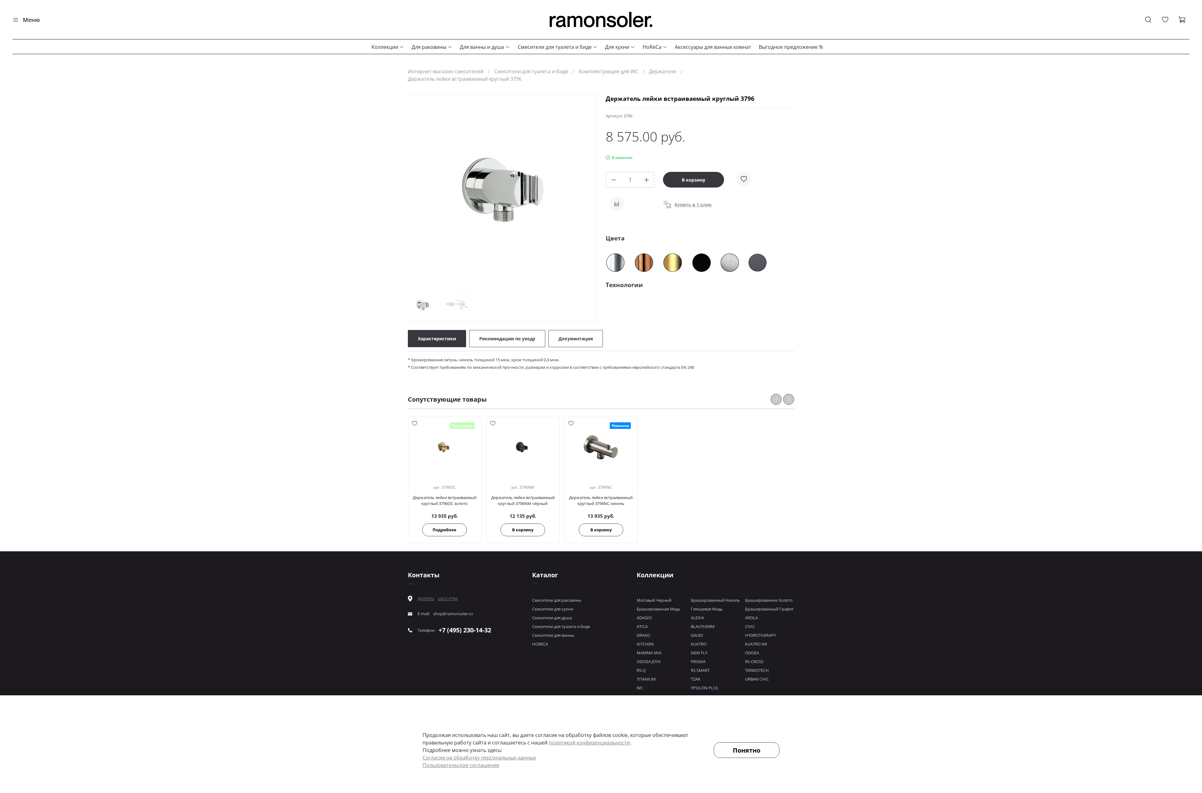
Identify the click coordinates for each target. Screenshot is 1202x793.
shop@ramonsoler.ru (453, 614)
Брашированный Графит (769, 609)
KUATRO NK (756, 644)
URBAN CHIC (757, 679)
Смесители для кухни (552, 609)
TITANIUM (646, 679)
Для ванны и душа (482, 47)
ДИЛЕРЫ (426, 599)
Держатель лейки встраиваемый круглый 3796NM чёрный (523, 500)
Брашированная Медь (659, 609)
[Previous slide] (418, 190)
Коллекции (385, 47)
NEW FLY (699, 653)
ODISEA (752, 653)
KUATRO (698, 644)
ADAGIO (644, 617)
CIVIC (750, 626)
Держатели (662, 71)
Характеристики (437, 339)
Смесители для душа (552, 617)
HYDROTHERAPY (760, 635)
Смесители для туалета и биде (555, 47)
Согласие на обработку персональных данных (479, 757)
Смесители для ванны (553, 635)
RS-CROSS (754, 661)
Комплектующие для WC (608, 71)
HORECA (540, 644)
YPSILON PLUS (704, 688)
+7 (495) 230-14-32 (465, 630)
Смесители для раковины (556, 600)
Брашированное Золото (769, 600)
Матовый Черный (654, 600)
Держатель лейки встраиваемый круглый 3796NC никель (601, 500)
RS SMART (700, 670)
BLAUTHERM (703, 626)
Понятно (746, 750)
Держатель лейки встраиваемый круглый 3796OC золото (444, 500)
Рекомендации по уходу (507, 339)
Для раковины (429, 47)
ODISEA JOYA (648, 661)
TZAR (695, 679)
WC (640, 688)
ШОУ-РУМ (448, 598)
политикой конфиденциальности (589, 742)
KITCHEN (645, 644)
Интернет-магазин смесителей (446, 71)
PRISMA (698, 661)
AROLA (751, 617)
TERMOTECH (757, 670)
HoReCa (652, 47)
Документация (575, 339)
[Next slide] (586, 190)
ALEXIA (697, 617)
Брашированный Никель (715, 600)
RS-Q (641, 670)
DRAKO (643, 635)
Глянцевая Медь (707, 609)
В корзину (522, 530)
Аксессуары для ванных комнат (713, 47)
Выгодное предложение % (791, 47)
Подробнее (444, 530)
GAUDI (697, 635)
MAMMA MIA (649, 653)
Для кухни (617, 47)
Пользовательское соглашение (461, 765)
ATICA (642, 626)
